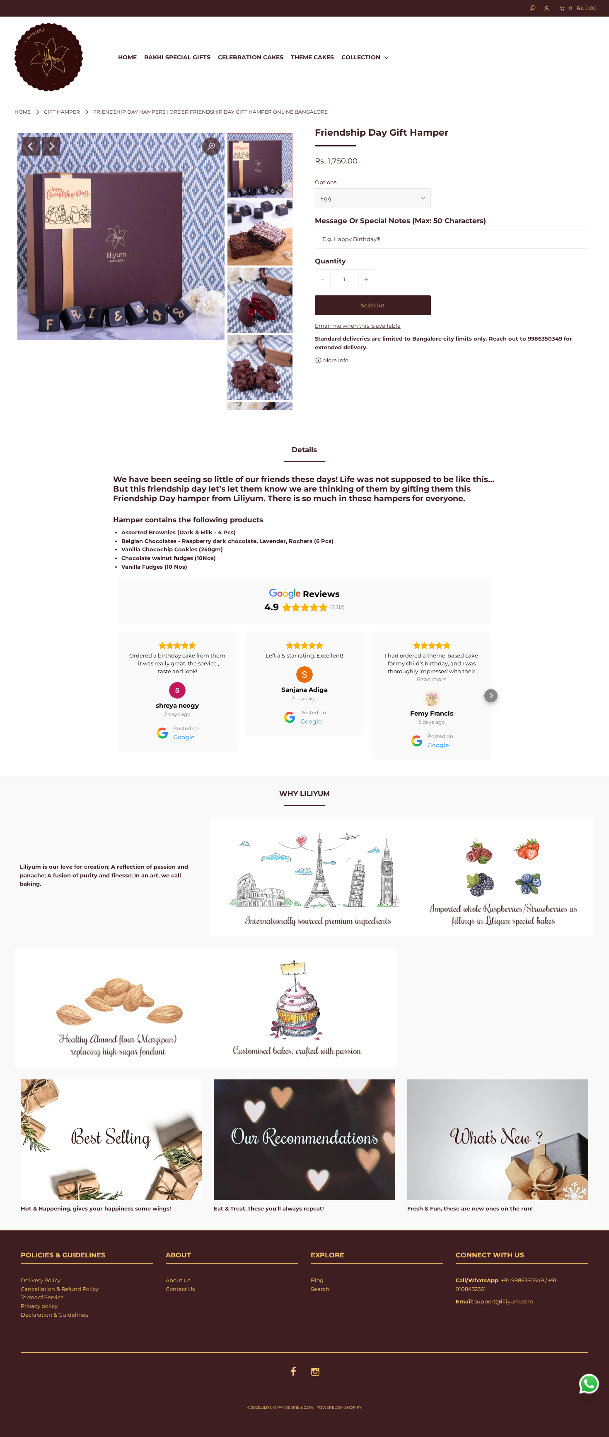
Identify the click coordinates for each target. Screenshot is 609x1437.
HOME (127, 57)
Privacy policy (39, 1306)
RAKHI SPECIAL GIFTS (177, 57)
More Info (335, 360)
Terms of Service (42, 1297)
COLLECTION (361, 57)
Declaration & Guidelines (54, 1314)
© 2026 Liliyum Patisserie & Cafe (280, 1407)
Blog (317, 1280)
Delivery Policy (40, 1280)
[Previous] (31, 146)
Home (23, 112)
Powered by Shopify (339, 1407)
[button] (118, 695)
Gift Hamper (62, 112)
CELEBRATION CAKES (250, 57)
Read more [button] (304, 679)
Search (320, 1289)
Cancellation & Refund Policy (60, 1289)
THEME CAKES (312, 57)
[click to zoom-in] (211, 146)
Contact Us (180, 1289)
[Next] (51, 146)
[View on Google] (177, 674)
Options (325, 182)
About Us (178, 1280)
